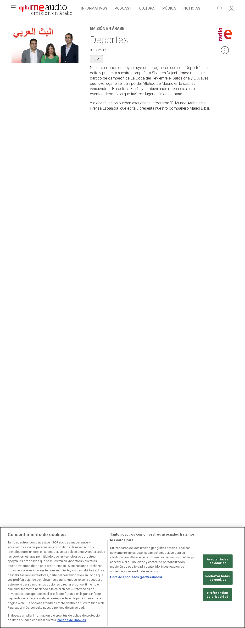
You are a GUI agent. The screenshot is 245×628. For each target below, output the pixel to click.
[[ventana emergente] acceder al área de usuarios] (231, 8)
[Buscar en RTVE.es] (220, 8)
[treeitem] (94, 8)
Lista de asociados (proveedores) (136, 577)
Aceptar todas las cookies (217, 561)
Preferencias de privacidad (217, 594)
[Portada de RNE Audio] (43, 8)
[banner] (43, 8)
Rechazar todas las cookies (217, 578)
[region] (122, 577)
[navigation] (140, 8)
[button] (13, 8)
